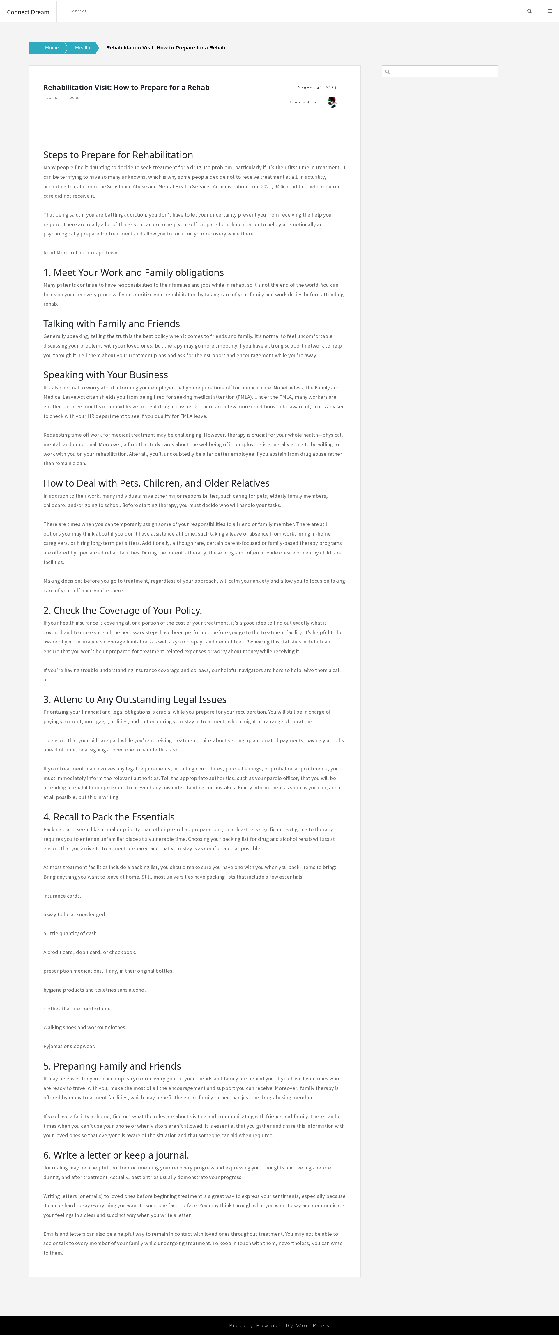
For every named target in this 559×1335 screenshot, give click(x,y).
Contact (78, 11)
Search (529, 11)
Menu (549, 11)
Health (50, 98)
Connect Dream (28, 12)
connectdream (305, 102)
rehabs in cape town (94, 252)
